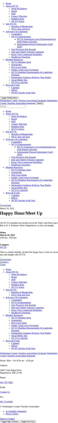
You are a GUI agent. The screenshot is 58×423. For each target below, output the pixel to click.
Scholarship (16, 320)
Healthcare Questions (20, 313)
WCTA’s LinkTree (19, 338)
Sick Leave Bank (19, 323)
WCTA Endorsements (21, 302)
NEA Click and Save (20, 295)
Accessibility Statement (16, 411)
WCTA (3, 247)
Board (14, 277)
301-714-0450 (6, 401)
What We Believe (19, 274)
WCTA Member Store (21, 318)
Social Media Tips (19, 335)
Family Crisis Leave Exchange (25, 325)
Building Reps (17, 284)
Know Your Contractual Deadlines (26, 310)
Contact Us (5, 392)
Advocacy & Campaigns (17, 297)
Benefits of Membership (22, 292)
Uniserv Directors (19, 282)
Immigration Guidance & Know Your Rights (31, 333)
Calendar (15, 343)
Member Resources (14, 315)
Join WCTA (11, 290)
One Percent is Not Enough (23, 305)
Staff (13, 279)
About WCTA (12, 272)
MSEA (14, 346)
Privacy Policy (12, 414)
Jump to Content (7, 418)
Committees (16, 300)
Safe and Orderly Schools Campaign (27, 307)
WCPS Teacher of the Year (23, 348)
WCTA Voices (17, 287)
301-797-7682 (6, 382)
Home (8, 269)
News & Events (13, 341)
